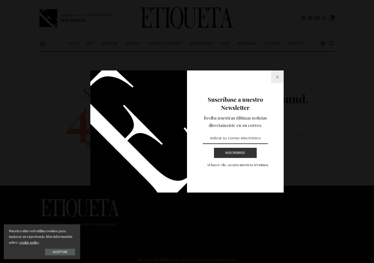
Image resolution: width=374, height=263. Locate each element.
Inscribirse (235, 152)
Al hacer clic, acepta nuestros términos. (238, 164)
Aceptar (60, 252)
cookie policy (29, 242)
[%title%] (277, 76)
